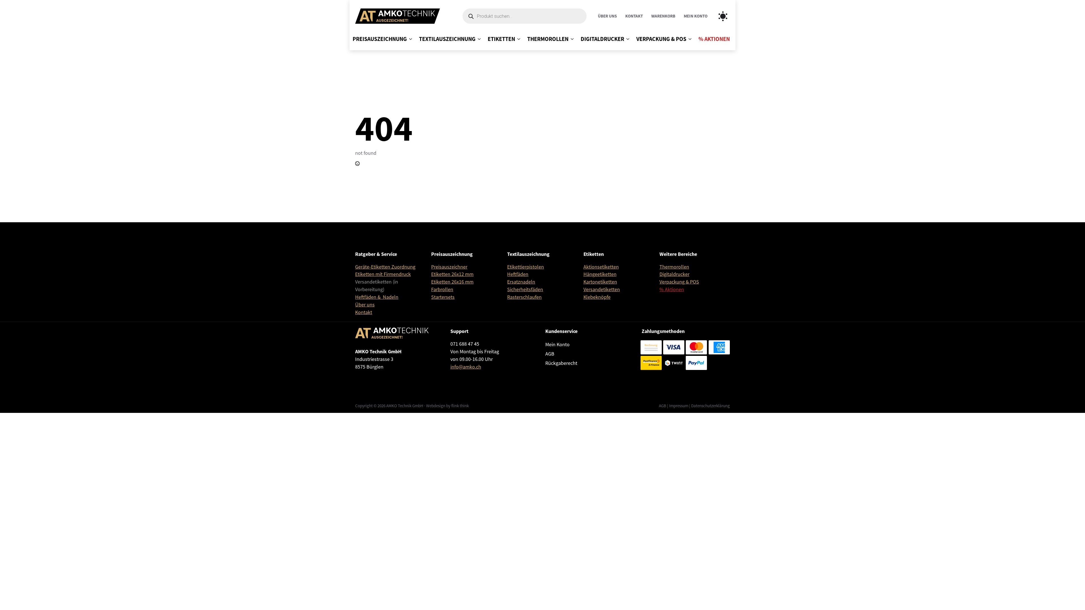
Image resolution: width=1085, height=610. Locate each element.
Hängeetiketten (600, 274)
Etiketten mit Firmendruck (383, 274)
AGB (549, 353)
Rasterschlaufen (524, 297)
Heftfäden (517, 274)
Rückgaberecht (561, 363)
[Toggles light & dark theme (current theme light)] (723, 16)
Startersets (443, 297)
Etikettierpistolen (525, 267)
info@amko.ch (465, 367)
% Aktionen (714, 39)
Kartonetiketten (600, 282)
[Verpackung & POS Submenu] (688, 39)
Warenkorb (663, 16)
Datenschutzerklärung (710, 405)
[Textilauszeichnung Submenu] (478, 39)
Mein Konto (696, 16)
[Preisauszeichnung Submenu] (409, 39)
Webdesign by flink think (447, 405)
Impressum (678, 405)
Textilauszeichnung (447, 39)
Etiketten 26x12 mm (452, 274)
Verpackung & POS (661, 39)
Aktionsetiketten (601, 267)
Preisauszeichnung (380, 39)
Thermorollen (547, 39)
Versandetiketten (601, 289)
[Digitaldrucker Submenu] (626, 39)
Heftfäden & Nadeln (376, 297)
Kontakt (634, 16)
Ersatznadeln (521, 282)
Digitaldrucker (602, 39)
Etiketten (501, 39)
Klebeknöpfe (597, 297)
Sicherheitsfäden (525, 289)
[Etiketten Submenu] (517, 39)
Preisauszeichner (449, 267)
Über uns (607, 16)
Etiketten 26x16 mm (452, 282)
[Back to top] (1072, 597)
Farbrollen (442, 289)
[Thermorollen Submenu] (571, 39)
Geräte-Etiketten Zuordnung (385, 267)
